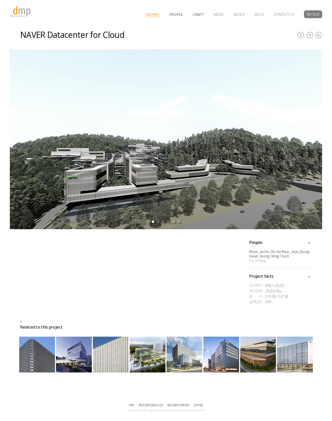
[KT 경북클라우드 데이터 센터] (37, 354)
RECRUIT (313, 14)
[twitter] (318, 35)
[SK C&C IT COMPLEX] (295, 354)
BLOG (259, 14)
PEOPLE (176, 14)
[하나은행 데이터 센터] (184, 354)
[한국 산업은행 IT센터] (147, 354)
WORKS (152, 14)
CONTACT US (284, 14)
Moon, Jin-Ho (259, 252)
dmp (20, 11)
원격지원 (198, 405)
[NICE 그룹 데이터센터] (221, 354)
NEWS (218, 14)
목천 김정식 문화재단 (178, 405)
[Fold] (309, 243)
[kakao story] (310, 35)
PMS (131, 405)
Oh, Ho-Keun (279, 252)
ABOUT (239, 14)
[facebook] (301, 35)
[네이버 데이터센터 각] (258, 354)
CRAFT (198, 14)
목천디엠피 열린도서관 (151, 405)
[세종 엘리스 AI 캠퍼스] (74, 354)
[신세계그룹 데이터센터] (111, 354)
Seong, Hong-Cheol (273, 256)
